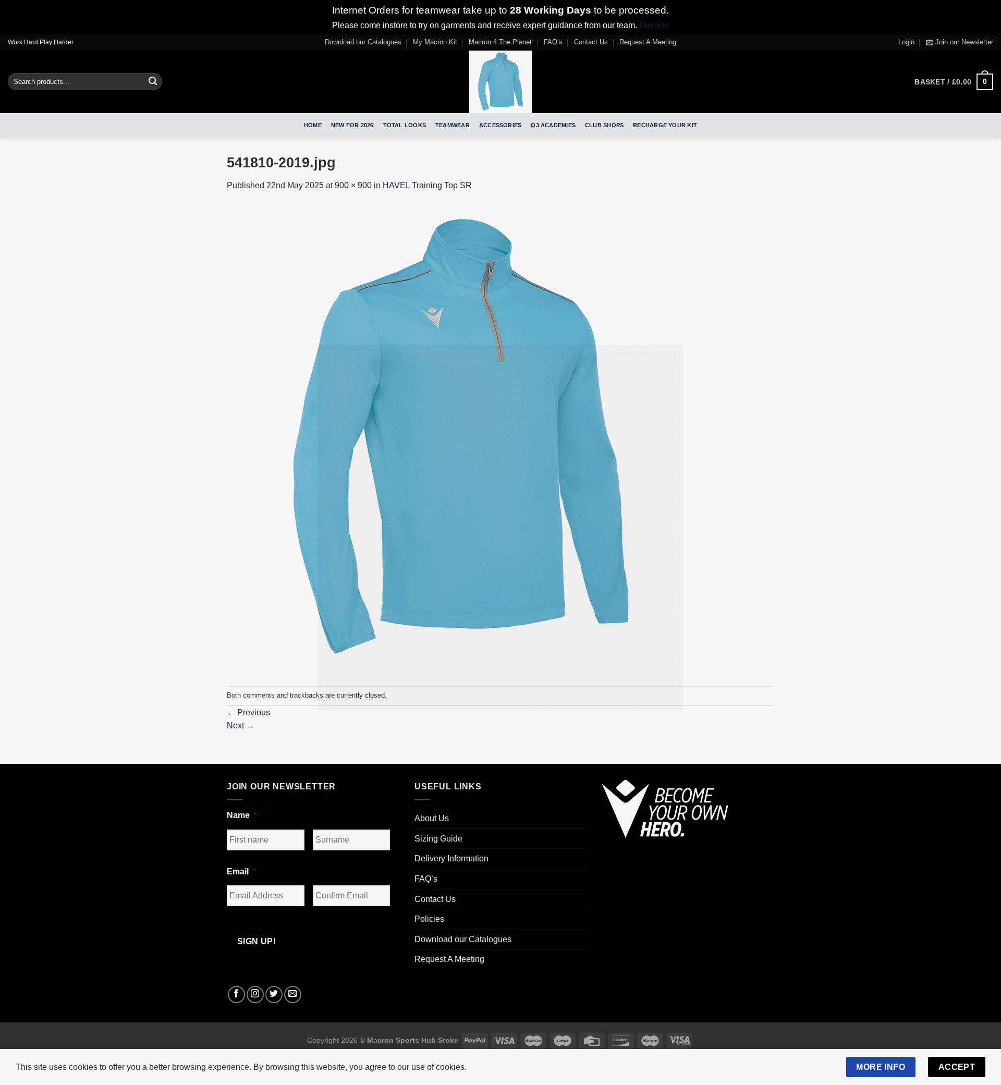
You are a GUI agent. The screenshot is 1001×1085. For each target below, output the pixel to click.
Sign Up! (384, 652)
